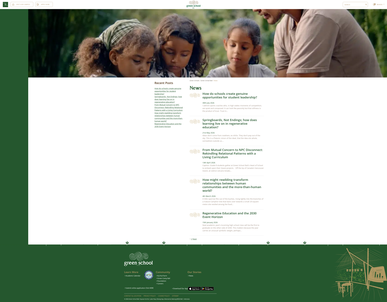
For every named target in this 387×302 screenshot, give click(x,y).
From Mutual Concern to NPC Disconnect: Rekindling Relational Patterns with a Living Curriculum (232, 153)
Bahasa (380, 4)
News (191, 276)
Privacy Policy (150, 296)
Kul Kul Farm (162, 276)
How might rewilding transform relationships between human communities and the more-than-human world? (231, 185)
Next (195, 239)
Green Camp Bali (163, 278)
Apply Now (45, 4)
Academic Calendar (133, 276)
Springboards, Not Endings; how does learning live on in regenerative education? (229, 123)
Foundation (161, 281)
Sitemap (175, 296)
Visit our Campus (23, 4)
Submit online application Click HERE (139, 288)
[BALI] (193, 4)
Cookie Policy (164, 296)
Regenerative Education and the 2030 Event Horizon (229, 215)
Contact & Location (132, 296)
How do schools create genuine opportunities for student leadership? (229, 95)
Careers (160, 283)
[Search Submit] (366, 4)
